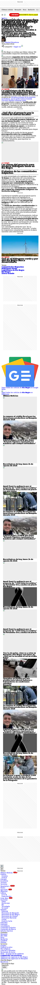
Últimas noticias (7, 10)
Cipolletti (4, 941)
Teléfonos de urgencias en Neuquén (14, 959)
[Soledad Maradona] (4, 38)
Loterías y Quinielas (8, 950)
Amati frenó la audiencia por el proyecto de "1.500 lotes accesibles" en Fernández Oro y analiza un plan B (20, 488)
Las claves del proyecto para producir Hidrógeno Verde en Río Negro (18, 166)
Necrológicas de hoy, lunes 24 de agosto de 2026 (18, 465)
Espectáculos (6, 896)
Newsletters (7, 886)
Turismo (4, 883)
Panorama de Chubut (9, 916)
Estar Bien (6, 898)
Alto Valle (4, 936)
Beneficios (4, 962)
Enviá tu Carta (7, 921)
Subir (4, 967)
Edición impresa (7, 931)
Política (4, 18)
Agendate (6, 890)
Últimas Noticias (9, 873)
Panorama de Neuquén (10, 913)
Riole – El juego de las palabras (12, 954)
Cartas (4, 919)
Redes (3, 888)
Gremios (5, 876)
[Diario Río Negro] (5, 14)
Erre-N (4, 895)
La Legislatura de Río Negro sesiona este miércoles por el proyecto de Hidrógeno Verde (18, 92)
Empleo (3, 946)
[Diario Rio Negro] (2, 969)
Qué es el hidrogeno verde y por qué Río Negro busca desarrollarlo (20, 260)
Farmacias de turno (8, 952)
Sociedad (4, 900)
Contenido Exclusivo (8, 928)
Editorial (5, 911)
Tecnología (6, 906)
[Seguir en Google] (2, 55)
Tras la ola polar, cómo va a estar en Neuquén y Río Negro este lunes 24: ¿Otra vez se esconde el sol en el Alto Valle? (20, 655)
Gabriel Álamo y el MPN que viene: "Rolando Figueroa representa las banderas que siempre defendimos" (19, 442)
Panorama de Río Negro (11, 915)
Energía (3, 879)
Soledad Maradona (12, 42)
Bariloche (31, 10)
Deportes (4, 891)
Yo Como (5, 908)
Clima (4, 901)
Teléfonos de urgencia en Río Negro (14, 957)
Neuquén (18, 10)
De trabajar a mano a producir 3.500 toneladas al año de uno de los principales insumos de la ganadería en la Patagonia (20, 777)
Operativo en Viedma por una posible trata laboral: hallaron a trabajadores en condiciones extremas (17, 681)
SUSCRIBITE (29, 15)
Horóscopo (6, 903)
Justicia (4, 878)
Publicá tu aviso (6, 947)
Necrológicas (5, 949)
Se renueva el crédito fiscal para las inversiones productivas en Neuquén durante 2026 (20, 418)
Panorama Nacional (9, 918)
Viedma (3, 942)
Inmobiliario (5, 926)
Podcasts (4, 924)
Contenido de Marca (8, 929)
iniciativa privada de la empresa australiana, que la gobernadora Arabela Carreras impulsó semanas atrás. (18, 98)
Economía (4, 881)
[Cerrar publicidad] (2, 866)
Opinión (3, 910)
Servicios (4, 884)
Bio (3, 905)
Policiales (4, 923)
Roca (24, 10)
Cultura (3, 893)
